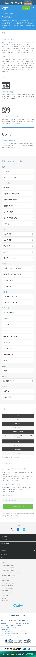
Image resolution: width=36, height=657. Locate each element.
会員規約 (4, 563)
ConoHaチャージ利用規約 (8, 568)
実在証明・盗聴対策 (5, 629)
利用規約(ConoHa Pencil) (8, 578)
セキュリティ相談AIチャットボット (8, 627)
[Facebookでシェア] (18, 529)
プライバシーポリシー (7, 593)
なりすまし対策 (24, 633)
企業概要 (4, 598)
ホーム (3, 13)
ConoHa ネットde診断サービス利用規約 (11, 573)
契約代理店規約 (5, 580)
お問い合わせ (5, 590)
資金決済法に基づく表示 (7, 585)
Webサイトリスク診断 (16, 625)
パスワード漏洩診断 (5, 625)
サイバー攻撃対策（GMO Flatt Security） (10, 633)
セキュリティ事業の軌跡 (6, 635)
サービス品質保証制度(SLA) (8, 588)
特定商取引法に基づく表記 (8, 583)
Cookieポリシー (5, 595)
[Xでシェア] (12, 529)
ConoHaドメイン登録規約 (8, 565)
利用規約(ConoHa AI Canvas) (8, 575)
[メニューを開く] (33, 8)
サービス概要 (5, 600)
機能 (7, 13)
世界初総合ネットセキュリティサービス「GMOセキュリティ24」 (15, 623)
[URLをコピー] (24, 529)
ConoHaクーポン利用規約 (8, 570)
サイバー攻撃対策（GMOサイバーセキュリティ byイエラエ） (14, 631)
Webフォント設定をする (11, 500)
